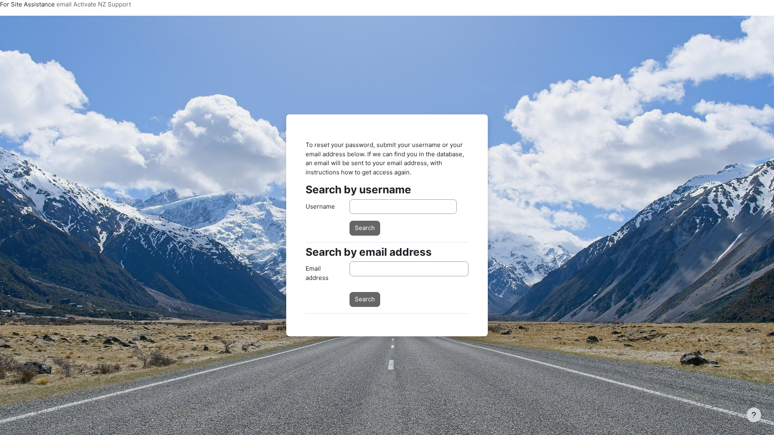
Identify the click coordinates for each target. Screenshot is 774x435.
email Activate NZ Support (93, 4)
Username (320, 206)
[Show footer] (754, 415)
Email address (317, 273)
